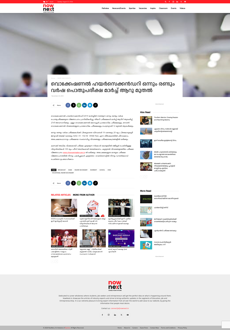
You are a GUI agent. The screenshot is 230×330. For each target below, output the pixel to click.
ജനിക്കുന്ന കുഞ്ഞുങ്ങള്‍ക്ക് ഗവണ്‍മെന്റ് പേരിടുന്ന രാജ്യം (165, 220)
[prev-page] (52, 261)
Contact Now (154, 328)
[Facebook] (169, 1)
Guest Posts (144, 328)
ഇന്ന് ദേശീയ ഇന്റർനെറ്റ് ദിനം (165, 140)
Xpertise (132, 8)
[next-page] (56, 261)
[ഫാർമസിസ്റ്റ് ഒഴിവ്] (146, 210)
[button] (165, 2)
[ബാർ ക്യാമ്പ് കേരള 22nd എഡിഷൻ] (121, 238)
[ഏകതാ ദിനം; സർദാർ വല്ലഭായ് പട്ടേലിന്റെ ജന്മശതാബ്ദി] (146, 131)
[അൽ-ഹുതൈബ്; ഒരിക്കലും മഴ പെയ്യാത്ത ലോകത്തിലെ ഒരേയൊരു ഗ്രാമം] (146, 155)
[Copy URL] (95, 105)
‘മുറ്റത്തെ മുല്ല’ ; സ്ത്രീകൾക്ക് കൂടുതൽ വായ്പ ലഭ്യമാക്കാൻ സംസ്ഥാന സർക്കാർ (91, 251)
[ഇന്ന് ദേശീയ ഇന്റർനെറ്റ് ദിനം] (146, 143)
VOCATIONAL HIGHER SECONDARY (63, 173)
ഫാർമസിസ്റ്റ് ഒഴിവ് (161, 207)
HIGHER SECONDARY (81, 170)
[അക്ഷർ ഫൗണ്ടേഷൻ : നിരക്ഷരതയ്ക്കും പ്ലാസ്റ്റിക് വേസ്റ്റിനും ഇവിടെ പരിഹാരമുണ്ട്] (146, 166)
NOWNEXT (93, 170)
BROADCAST (62, 170)
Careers (135, 328)
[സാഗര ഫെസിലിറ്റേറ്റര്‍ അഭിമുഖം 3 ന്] (146, 245)
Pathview (105, 8)
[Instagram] (173, 1)
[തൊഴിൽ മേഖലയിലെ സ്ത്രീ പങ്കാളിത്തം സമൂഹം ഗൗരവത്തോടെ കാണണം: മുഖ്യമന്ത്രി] (64, 238)
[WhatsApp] (79, 105)
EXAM (70, 170)
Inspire (153, 8)
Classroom (163, 8)
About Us (127, 328)
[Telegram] (90, 105)
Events (173, 8)
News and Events (119, 8)
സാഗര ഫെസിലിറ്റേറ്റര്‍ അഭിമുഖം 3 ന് (162, 243)
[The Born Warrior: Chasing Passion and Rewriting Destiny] (146, 120)
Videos (182, 8)
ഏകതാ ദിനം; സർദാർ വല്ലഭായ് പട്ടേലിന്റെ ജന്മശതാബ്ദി (166, 130)
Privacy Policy (182, 328)
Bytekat (67, 328)
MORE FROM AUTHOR (84, 195)
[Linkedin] (177, 1)
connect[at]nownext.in (120, 308)
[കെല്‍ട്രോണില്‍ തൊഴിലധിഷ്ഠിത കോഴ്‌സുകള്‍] (146, 199)
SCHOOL (102, 170)
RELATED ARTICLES (61, 195)
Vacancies (143, 8)
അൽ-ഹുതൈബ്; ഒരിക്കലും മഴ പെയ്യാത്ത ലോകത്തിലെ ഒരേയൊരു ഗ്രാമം (165, 154)
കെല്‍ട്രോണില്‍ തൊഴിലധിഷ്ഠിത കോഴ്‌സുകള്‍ (166, 197)
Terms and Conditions (168, 328)
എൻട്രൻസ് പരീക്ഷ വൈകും (165, 230)
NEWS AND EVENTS (57, 216)
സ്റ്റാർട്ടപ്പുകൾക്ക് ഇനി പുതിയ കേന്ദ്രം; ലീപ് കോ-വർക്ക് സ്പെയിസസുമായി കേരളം (119, 221)
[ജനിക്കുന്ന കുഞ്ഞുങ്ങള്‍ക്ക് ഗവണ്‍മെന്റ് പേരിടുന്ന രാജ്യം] (146, 222)
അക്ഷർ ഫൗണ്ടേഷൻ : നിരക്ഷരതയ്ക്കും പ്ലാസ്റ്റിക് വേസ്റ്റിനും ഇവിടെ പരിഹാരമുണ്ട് (164, 167)
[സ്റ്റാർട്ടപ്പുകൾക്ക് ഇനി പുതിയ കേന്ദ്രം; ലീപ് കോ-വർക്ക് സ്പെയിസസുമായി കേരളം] (121, 208)
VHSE (109, 170)
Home (53, 78)
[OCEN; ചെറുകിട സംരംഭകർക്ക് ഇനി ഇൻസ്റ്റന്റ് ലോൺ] (64, 208)
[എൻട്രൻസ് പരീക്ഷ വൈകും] (146, 233)
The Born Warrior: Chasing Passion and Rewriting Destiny (166, 118)
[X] (181, 1)
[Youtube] (185, 1)
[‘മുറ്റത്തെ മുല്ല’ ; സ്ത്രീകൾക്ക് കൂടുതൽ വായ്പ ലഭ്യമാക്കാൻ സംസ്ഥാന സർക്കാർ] (93, 238)
